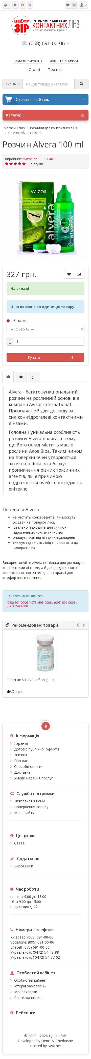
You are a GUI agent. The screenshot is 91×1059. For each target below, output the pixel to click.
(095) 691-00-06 (41, 942)
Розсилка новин (27, 997)
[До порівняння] (79, 274)
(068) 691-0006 (17, 602)
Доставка (22, 772)
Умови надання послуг (33, 778)
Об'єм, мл (18, 320)
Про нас (21, 760)
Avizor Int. (29, 159)
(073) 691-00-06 (37, 947)
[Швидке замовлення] (72, 357)
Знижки (20, 754)
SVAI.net (54, 1045)
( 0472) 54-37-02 (46, 957)
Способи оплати (28, 766)
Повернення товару (31, 806)
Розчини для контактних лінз (53, 128)
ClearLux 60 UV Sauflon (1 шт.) (32, 680)
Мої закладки (25, 991)
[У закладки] (69, 274)
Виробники (23, 866)
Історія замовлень (30, 986)
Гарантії (21, 743)
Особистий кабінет (30, 980)
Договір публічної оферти (36, 749)
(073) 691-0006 (41, 602)
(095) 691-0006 (64, 602)
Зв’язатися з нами (29, 801)
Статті (19, 843)
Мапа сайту (24, 812)
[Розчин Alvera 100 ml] (45, 217)
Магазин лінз (14, 128)
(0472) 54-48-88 (46, 952)
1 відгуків (35, 164)
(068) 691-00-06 (40, 937)
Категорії (15, 115)
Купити (34, 357)
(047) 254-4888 (17, 606)
